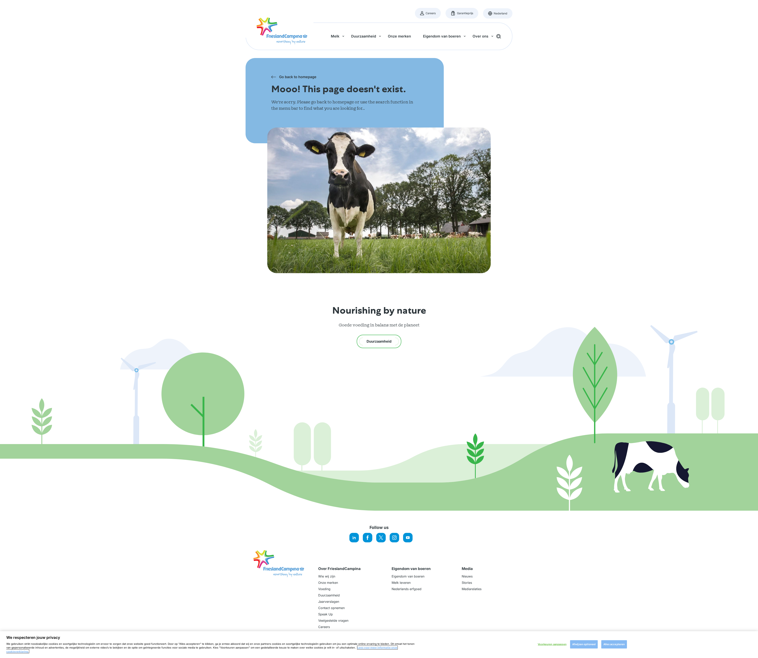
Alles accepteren (614, 644)
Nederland (500, 14)
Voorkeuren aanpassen (552, 644)
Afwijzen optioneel (584, 644)
